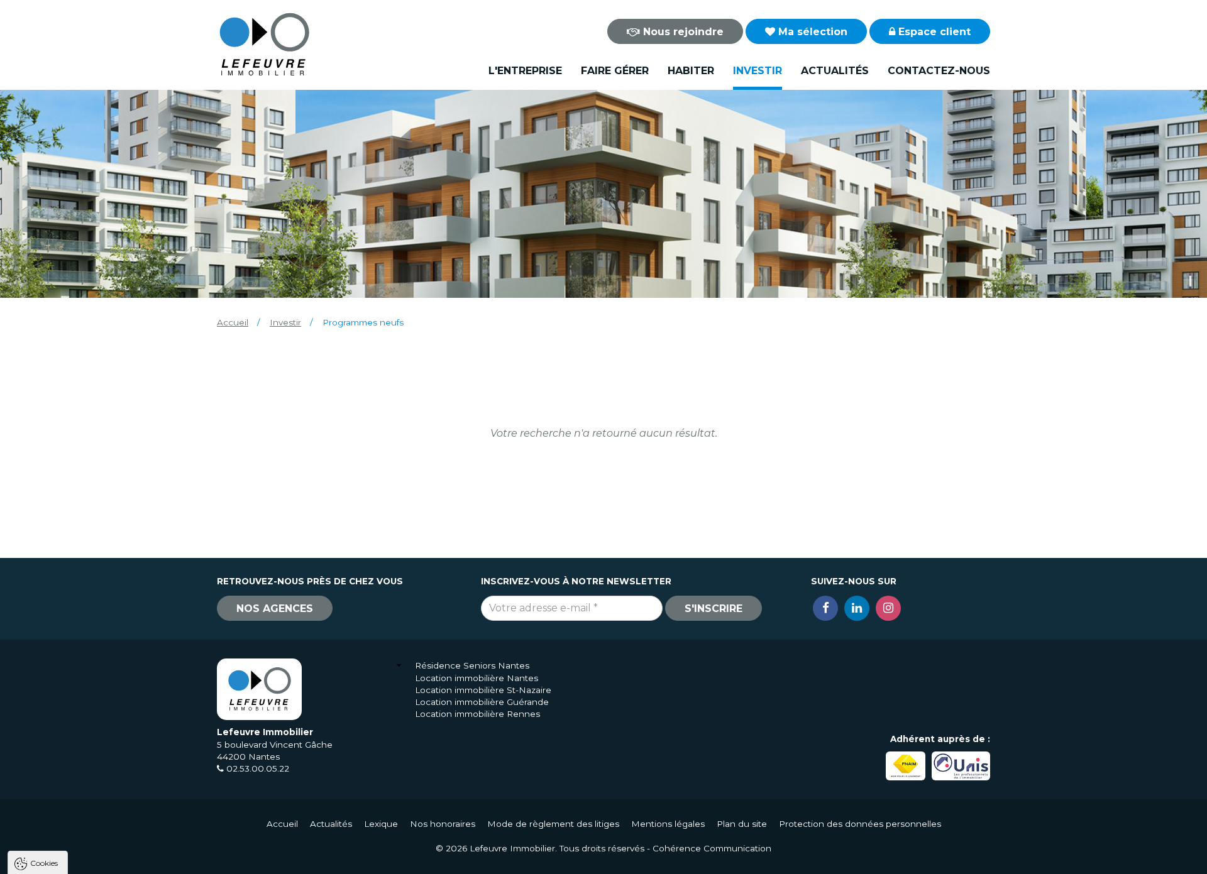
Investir (757, 71)
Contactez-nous (939, 71)
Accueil (232, 322)
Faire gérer (615, 71)
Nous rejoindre (682, 32)
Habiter (691, 71)
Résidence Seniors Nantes (472, 665)
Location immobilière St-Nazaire (483, 690)
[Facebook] (825, 608)
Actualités (835, 71)
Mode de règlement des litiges (553, 824)
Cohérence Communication (712, 848)
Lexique (381, 824)
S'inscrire (713, 609)
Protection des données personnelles (860, 824)
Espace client (933, 32)
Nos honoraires (442, 824)
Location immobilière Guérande (482, 702)
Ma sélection (811, 32)
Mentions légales (668, 824)
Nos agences (274, 609)
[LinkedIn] (856, 608)
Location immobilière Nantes (476, 678)
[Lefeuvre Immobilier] (264, 44)
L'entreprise (525, 71)
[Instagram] (888, 608)
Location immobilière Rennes (477, 714)
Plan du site (742, 824)
